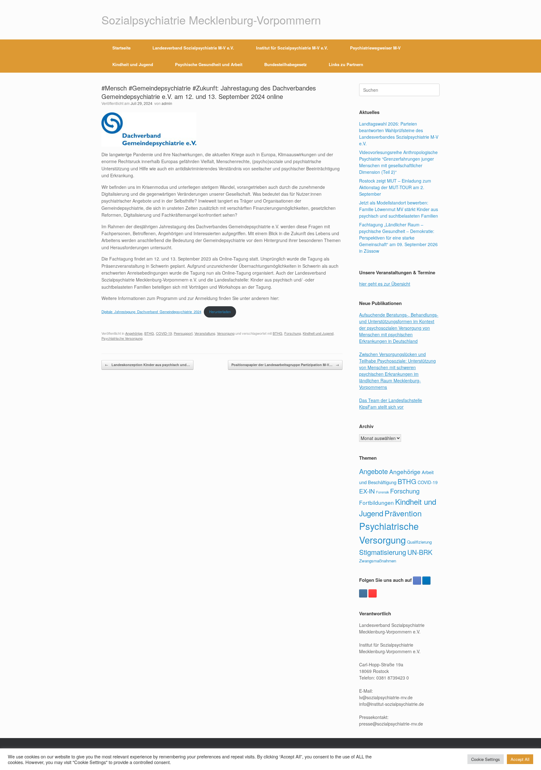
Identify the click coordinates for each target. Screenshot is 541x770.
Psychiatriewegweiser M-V (375, 48)
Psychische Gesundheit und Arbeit (208, 64)
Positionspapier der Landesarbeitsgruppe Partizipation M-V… (285, 364)
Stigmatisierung (382, 552)
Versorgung (225, 333)
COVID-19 (164, 333)
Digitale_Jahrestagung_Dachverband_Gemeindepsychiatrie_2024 (151, 311)
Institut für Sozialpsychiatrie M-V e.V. (292, 48)
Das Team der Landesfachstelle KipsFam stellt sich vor (390, 403)
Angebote (373, 471)
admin (167, 103)
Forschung (292, 333)
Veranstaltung (204, 333)
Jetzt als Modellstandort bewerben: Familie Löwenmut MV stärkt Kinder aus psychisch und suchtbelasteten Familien (398, 209)
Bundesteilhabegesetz (285, 64)
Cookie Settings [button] (485, 759)
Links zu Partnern (346, 64)
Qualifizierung (419, 542)
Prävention (403, 513)
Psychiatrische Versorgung (121, 338)
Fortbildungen (376, 502)
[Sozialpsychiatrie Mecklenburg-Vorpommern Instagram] (363, 593)
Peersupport (183, 333)
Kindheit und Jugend (132, 64)
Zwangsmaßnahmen (377, 561)
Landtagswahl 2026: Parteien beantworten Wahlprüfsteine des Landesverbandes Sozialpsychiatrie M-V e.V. (398, 134)
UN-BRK (419, 552)
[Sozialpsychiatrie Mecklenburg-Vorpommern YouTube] (372, 593)
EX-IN (367, 491)
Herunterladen (220, 311)
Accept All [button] (520, 759)
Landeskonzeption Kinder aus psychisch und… (147, 364)
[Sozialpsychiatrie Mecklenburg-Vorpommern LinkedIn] (426, 580)
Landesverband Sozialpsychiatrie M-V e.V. (193, 48)
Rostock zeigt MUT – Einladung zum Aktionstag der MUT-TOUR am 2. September (395, 187)
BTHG (149, 333)
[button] (430, 56)
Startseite (121, 48)
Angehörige (133, 333)
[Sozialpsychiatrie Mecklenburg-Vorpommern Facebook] (417, 580)
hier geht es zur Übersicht (384, 284)
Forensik (382, 492)
